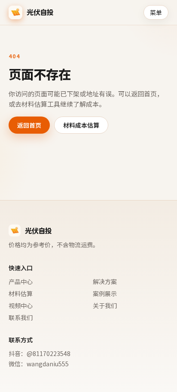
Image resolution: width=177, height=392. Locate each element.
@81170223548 (48, 353)
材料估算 (21, 293)
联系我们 (21, 317)
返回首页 (29, 125)
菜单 (156, 12)
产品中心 (21, 281)
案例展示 (105, 293)
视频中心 (21, 305)
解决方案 (105, 281)
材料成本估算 (81, 125)
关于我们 (105, 305)
